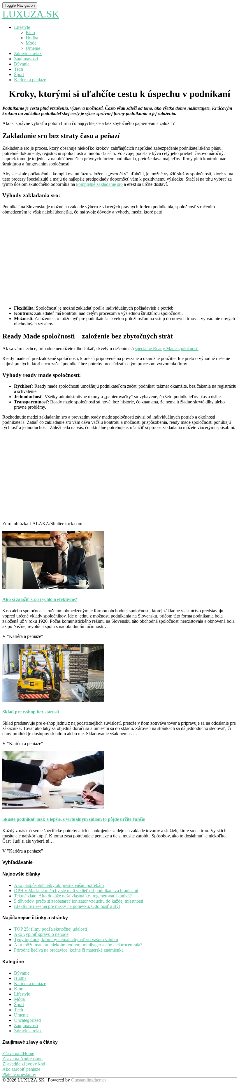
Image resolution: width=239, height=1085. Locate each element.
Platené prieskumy (19, 1074)
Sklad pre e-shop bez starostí (30, 711)
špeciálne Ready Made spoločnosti (166, 348)
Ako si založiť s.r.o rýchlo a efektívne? (39, 599)
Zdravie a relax (28, 53)
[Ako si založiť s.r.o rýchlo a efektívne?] (53, 587)
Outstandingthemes (88, 1079)
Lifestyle (22, 27)
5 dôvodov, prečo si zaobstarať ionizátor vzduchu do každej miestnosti (78, 901)
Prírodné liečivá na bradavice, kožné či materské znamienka (69, 950)
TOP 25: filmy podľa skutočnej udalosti (50, 929)
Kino (30, 32)
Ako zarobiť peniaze (21, 1069)
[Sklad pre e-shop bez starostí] (53, 700)
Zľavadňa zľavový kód (23, 1063)
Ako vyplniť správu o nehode (41, 934)
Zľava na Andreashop (22, 1058)
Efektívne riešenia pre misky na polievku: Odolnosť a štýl (67, 906)
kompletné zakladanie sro (99, 184)
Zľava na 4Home (18, 1053)
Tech (18, 69)
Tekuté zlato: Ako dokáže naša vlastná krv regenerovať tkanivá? (73, 895)
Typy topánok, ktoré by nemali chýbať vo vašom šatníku (66, 939)
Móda (31, 42)
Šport (19, 74)
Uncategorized (27, 1020)
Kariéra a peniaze (30, 79)
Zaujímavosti (26, 58)
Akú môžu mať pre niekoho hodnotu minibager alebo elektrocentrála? (78, 944)
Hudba (32, 37)
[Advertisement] (119, 260)
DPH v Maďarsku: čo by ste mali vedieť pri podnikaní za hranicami (76, 890)
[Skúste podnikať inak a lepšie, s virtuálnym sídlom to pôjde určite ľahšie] (53, 807)
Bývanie (21, 63)
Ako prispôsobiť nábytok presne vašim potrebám (59, 885)
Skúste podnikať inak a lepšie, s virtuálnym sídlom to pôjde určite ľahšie (73, 819)
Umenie (33, 48)
